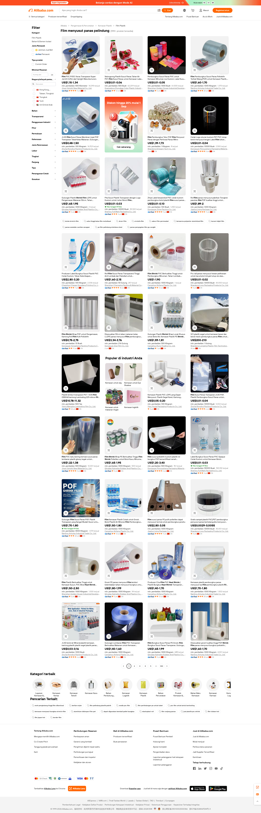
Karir (36, 752)
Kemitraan (197, 757)
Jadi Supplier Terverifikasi (203, 752)
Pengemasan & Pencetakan (82, 26)
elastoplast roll (148, 711)
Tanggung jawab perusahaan (46, 747)
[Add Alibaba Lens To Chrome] (77, 788)
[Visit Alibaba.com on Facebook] (194, 768)
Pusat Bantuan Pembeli (163, 736)
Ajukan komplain (160, 747)
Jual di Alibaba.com (201, 736)
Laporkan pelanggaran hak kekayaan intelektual (168, 758)
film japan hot (40, 717)
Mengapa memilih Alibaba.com (47, 736)
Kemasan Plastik (105, 26)
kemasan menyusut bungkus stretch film (50, 711)
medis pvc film (124, 705)
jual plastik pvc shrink (192, 711)
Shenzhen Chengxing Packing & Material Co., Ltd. (124, 285)
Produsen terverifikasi (122, 736)
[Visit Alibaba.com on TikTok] (221, 768)
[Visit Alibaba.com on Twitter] (205, 768)
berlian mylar (77, 705)
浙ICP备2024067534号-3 (200, 809)
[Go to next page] (166, 666)
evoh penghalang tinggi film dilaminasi (49, 705)
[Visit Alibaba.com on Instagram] (210, 768)
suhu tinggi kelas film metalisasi (99, 221)
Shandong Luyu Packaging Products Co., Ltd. (209, 285)
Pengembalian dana (161, 752)
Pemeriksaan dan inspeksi (84, 757)
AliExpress (91, 801)
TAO (151, 801)
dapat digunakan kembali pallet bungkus (119, 711)
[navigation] (43, 346)
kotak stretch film (72, 221)
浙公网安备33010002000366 (175, 809)
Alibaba (64, 26)
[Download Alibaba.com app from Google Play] (218, 788)
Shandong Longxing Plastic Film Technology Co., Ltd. (210, 346)
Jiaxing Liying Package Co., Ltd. (204, 209)
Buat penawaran (120, 742)
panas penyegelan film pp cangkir (143, 227)
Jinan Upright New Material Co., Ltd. (77, 88)
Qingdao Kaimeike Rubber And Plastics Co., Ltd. (81, 209)
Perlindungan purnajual (83, 752)
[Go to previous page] (123, 666)
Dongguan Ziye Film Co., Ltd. (117, 346)
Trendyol (159, 801)
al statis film (139, 221)
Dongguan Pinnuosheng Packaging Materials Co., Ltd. (210, 149)
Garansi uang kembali (83, 742)
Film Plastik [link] (120, 26)
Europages (170, 801)
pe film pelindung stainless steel (110, 227)
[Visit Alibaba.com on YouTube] (216, 768)
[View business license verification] (155, 809)
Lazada (130, 801)
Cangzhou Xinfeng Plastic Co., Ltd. (162, 285)
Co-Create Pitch (41, 742)
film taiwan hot (213, 711)
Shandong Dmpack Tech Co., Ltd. (161, 149)
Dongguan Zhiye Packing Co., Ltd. (162, 209)
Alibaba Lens (49, 788)
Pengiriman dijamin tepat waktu (87, 747)
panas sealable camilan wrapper (77, 227)
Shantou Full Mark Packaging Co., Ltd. (120, 211)
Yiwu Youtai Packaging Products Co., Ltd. (165, 406)
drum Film (123, 221)
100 (161, 666)
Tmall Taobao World (117, 801)
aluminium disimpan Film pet (85, 711)
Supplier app (135, 788)
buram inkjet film (217, 221)
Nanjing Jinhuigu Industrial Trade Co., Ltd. (208, 88)
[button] (159, 10)
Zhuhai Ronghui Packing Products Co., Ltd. (79, 149)
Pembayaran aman (81, 736)
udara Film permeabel (160, 221)
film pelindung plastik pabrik (100, 705)
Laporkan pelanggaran (162, 765)
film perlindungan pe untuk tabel (150, 705)
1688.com (102, 801)
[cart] (193, 11)
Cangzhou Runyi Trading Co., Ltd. (161, 346)
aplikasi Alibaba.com (177, 788)
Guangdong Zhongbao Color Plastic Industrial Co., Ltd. (124, 88)
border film (57, 717)
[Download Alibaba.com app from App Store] (198, 788)
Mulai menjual (198, 742)
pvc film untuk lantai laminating (182, 705)
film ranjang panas (168, 711)
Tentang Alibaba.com (43, 731)
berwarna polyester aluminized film (189, 221)
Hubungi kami (159, 742)
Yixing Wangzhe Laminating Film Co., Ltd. (79, 406)
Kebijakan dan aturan (82, 762)
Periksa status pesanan (202, 747)
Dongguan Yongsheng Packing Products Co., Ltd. (81, 346)
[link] (257, 787)
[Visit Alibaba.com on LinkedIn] (199, 768)
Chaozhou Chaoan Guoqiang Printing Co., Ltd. (81, 285)
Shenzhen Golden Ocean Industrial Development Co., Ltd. (167, 88)
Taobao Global (142, 801)
